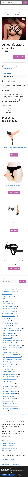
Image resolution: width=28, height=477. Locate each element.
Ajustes (18, 474)
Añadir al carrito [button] (14, 192)
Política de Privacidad (8, 443)
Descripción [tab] (7, 73)
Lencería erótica (10, 13)
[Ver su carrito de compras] (25, 7)
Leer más (14, 154)
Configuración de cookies (9, 448)
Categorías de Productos (9, 459)
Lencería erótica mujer (7, 68)
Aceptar (4, 474)
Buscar (4, 278)
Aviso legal (5, 440)
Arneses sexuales (12, 66)
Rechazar (11, 474)
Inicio (3, 13)
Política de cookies (7, 445)
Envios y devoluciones (8, 450)
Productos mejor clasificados (10, 464)
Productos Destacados (8, 462)
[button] (23, 19)
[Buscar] (25, 2)
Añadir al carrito (19, 57)
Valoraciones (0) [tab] (8, 76)
